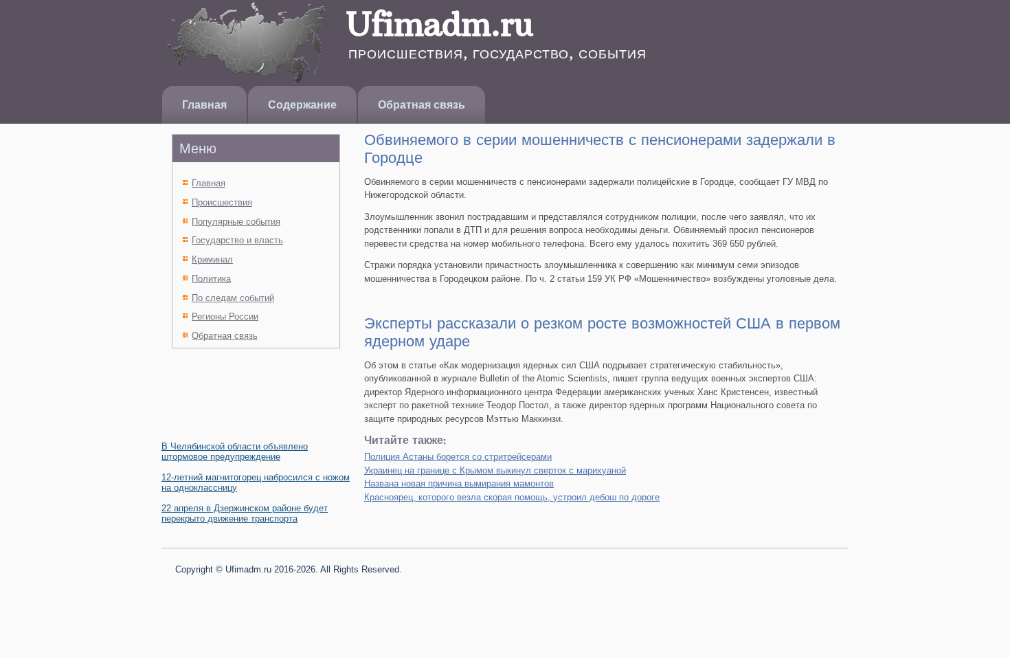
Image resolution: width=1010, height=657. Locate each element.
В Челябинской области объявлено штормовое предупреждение (234, 451)
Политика (211, 279)
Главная (204, 105)
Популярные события (236, 221)
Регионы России (225, 316)
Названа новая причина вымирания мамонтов (459, 483)
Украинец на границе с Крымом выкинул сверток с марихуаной (495, 470)
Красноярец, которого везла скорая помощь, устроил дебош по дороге (512, 497)
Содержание (302, 105)
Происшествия (222, 202)
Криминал (212, 259)
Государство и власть (237, 240)
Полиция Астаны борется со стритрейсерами (458, 457)
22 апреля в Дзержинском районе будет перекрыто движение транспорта (244, 513)
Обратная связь (421, 105)
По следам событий (233, 298)
